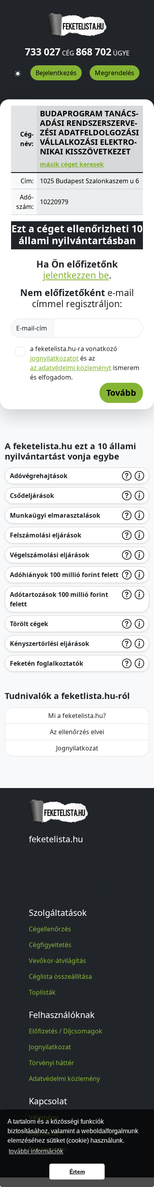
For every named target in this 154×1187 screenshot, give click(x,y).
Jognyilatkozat (77, 748)
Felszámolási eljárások (45, 535)
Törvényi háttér (51, 1062)
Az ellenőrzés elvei (77, 731)
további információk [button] (36, 1151)
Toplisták (42, 992)
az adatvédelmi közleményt (70, 367)
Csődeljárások (32, 495)
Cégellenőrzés (50, 929)
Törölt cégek (29, 623)
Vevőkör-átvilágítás (57, 960)
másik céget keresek (72, 164)
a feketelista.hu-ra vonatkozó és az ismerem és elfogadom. (84, 363)
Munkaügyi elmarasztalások (55, 515)
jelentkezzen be (76, 275)
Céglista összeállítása (60, 976)
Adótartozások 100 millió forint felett (59, 599)
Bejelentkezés (56, 72)
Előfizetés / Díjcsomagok (65, 1031)
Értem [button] (77, 1171)
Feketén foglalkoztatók (46, 663)
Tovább (121, 392)
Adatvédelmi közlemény (64, 1078)
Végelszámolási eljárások (49, 555)
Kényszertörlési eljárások (49, 643)
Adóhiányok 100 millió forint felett (64, 574)
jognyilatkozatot (54, 358)
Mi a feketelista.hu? (77, 715)
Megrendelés (114, 72)
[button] (18, 70)
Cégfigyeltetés (50, 944)
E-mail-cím (32, 328)
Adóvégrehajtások (39, 475)
